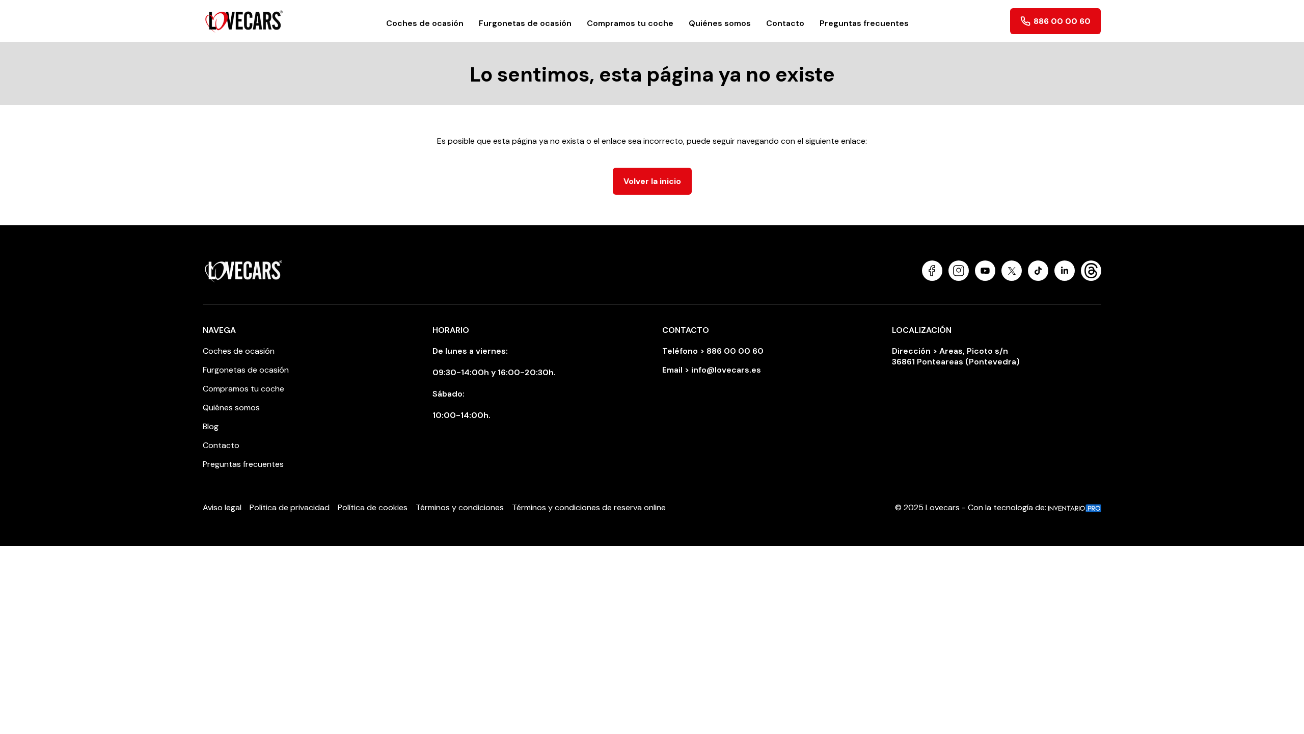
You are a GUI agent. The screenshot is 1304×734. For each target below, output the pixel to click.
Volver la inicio (652, 181)
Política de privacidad (290, 507)
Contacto (785, 23)
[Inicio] (244, 21)
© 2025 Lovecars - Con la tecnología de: (971, 507)
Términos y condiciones (460, 507)
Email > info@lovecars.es (711, 369)
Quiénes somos (720, 23)
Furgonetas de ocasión (525, 23)
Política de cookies (373, 507)
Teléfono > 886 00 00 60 (713, 351)
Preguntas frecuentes (864, 23)
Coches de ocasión (425, 23)
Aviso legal (222, 507)
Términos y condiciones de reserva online (589, 507)
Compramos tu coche (630, 23)
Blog (211, 426)
